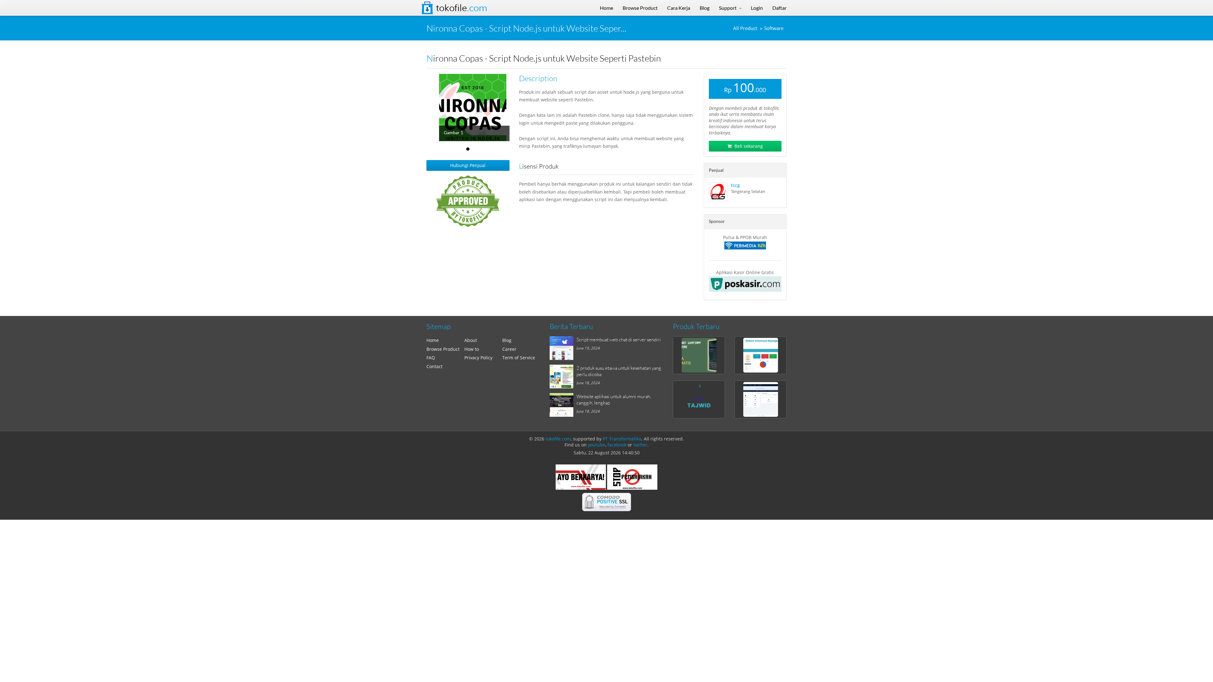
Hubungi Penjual (468, 165)
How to (471, 349)
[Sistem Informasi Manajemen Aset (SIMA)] (760, 355)
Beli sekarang (748, 146)
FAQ (430, 358)
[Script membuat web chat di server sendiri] (563, 348)
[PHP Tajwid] (699, 399)
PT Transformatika (622, 439)
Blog (506, 340)
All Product (745, 28)
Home (432, 340)
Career (509, 349)
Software (773, 28)
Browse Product (443, 349)
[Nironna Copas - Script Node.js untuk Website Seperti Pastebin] (480, 107)
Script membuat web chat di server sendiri (618, 339)
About (470, 340)
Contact (434, 366)
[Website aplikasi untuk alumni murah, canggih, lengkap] (563, 405)
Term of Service (518, 358)
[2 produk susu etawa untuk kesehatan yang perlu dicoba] (563, 376)
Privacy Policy (478, 358)
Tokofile (461, 8)
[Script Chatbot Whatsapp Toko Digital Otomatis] (699, 355)
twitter (640, 445)
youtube (596, 445)
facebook (616, 445)
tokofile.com (558, 439)
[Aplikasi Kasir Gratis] (745, 284)
